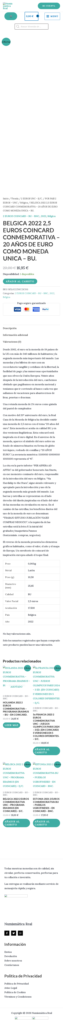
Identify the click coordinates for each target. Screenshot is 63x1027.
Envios (8, 951)
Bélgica (24, 202)
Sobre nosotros (13, 960)
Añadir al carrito (20, 281)
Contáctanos (11, 964)
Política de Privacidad (16, 983)
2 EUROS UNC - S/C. (31, 198)
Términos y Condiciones (18, 996)
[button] (49, 6)
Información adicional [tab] (15, 334)
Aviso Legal (10, 987)
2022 (43, 216)
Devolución (10, 956)
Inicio (6, 198)
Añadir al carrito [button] (42, 751)
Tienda (14, 198)
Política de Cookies (15, 992)
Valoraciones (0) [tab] (12, 341)
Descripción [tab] (10, 328)
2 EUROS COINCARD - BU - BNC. (21, 216)
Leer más (11, 725)
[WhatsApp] (20, 933)
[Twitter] (13, 933)
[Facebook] (6, 933)
